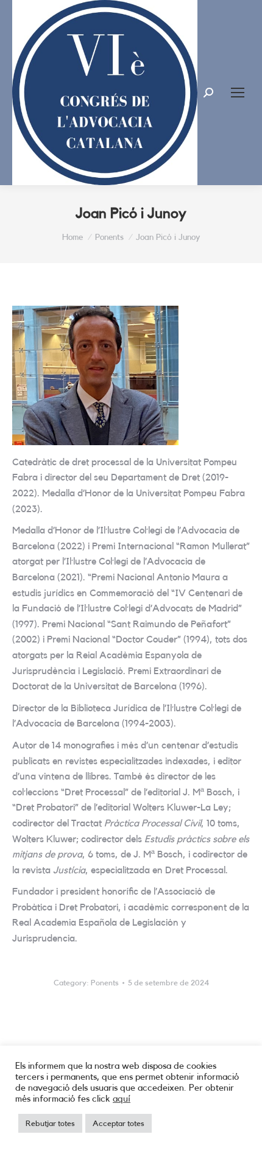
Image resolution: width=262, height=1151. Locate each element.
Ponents (105, 983)
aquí (121, 1098)
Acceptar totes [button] (118, 1123)
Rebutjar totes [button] (50, 1123)
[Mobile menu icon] (237, 92)
